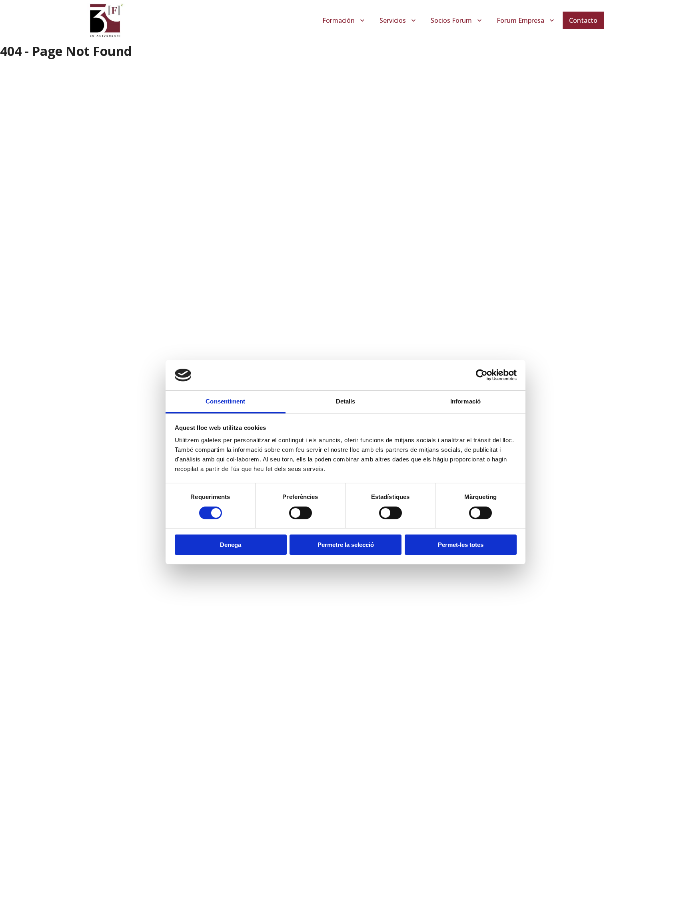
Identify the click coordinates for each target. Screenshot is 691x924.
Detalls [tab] (345, 401)
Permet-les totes (460, 544)
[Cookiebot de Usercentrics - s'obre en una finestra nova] (482, 375)
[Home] (106, 20)
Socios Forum (451, 20)
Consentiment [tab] (225, 401)
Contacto (583, 20)
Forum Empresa (520, 20)
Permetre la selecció (346, 544)
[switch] (300, 513)
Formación (338, 20)
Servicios (392, 20)
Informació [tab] (465, 401)
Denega (230, 544)
